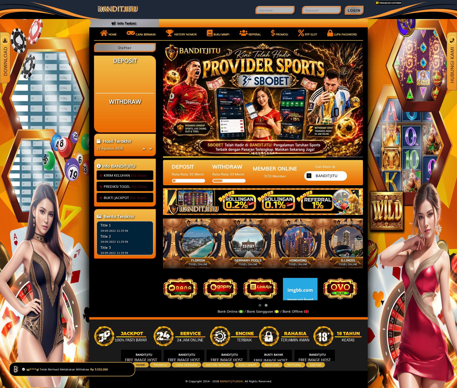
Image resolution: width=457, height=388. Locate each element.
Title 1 (105, 225)
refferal (294, 365)
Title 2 (105, 236)
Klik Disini (139, 175)
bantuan (272, 365)
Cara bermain (145, 34)
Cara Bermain (186, 365)
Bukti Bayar (273, 354)
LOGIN (354, 10)
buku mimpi (247, 365)
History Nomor (185, 34)
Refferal (254, 34)
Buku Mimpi (221, 34)
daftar (315, 365)
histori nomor (218, 365)
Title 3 (105, 247)
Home (112, 34)
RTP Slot (310, 34)
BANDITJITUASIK (231, 381)
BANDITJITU (144, 354)
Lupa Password (345, 34)
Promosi (281, 34)
